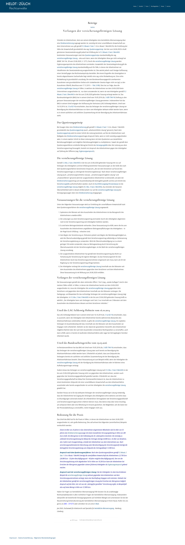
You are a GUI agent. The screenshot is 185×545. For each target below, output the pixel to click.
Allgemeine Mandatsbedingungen (45, 538)
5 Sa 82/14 (71, 106)
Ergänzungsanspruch (86, 151)
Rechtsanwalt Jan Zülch (92, 520)
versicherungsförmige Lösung (67, 58)
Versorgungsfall (101, 145)
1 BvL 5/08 (95, 85)
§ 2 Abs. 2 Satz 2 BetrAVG (71, 162)
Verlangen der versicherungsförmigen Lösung (92, 31)
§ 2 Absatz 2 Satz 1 (88, 46)
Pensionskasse (113, 184)
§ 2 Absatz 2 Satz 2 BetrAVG (110, 52)
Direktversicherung (67, 43)
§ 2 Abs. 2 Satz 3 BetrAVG (79, 297)
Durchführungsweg (101, 184)
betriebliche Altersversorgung (104, 508)
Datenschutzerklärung (25, 538)
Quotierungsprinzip (96, 49)
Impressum (13, 538)
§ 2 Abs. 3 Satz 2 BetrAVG (93, 187)
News (92, 27)
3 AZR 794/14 (110, 97)
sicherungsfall (64, 184)
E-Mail (96, 503)
